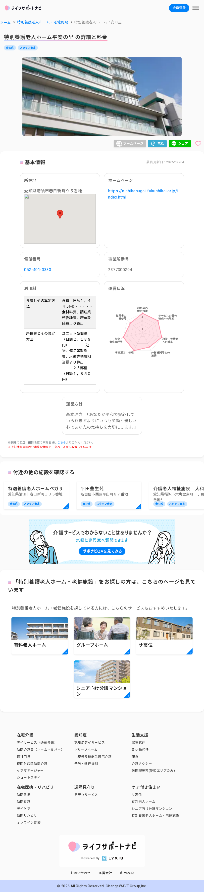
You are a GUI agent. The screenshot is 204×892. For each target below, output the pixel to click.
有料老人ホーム (143, 802)
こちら (61, 442)
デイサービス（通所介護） (37, 742)
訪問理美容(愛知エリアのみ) (153, 770)
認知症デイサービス (89, 742)
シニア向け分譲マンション (152, 809)
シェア (183, 143)
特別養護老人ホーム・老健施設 (155, 815)
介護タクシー (142, 764)
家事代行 (138, 742)
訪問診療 (24, 795)
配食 (135, 757)
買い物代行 (140, 750)
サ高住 (137, 795)
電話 (160, 143)
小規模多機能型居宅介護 (93, 757)
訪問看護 (24, 802)
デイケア (24, 809)
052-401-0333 (37, 269)
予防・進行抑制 (86, 764)
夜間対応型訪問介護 (32, 764)
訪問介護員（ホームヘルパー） (40, 750)
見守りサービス (86, 795)
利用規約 (127, 873)
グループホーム (86, 750)
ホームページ (133, 143)
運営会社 (105, 873)
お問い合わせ (80, 873)
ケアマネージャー (30, 770)
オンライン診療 (29, 822)
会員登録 (179, 8)
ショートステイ (29, 777)
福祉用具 (24, 757)
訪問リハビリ (27, 815)
